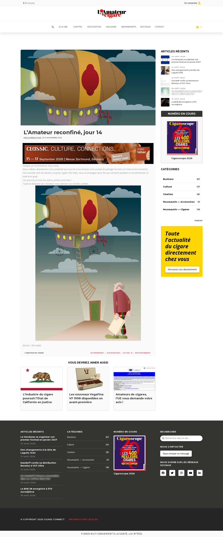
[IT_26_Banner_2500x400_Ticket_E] (88, 153)
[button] (53, 27)
